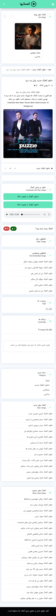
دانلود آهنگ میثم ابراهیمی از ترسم (39, 419)
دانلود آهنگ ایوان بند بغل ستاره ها (39, 448)
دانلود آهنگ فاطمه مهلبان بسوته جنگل (38, 261)
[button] (53, 4)
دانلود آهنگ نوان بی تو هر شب (40, 580)
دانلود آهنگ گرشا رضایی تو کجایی (39, 478)
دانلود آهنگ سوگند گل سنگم (41, 279)
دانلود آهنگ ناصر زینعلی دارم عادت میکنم (36, 466)
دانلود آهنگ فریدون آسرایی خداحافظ (38, 540)
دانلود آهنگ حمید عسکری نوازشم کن (38, 431)
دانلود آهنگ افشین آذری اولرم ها (39, 437)
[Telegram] (15, 168)
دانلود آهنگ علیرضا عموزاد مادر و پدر (38, 575)
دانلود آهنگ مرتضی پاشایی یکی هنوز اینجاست (34, 522)
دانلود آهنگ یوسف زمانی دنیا (41, 504)
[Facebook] (5, 168)
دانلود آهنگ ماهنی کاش (43, 285)
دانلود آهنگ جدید (42, 385)
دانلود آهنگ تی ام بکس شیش (40, 291)
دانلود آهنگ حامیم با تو (43, 454)
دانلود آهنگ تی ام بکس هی (41, 273)
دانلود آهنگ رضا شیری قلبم (42, 545)
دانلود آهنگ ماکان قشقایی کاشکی (39, 534)
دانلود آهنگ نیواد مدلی (43, 516)
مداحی (47, 394)
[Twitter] (10, 168)
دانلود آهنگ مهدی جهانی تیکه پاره (39, 592)
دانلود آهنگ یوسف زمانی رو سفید (39, 563)
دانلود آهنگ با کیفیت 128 (28, 196)
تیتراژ (48, 380)
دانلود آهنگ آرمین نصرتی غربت (40, 413)
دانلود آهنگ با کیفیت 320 (28, 204)
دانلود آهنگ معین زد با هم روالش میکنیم (36, 598)
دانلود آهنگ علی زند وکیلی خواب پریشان (36, 557)
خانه (49, 69)
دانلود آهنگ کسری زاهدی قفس (40, 551)
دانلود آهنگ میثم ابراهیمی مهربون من (37, 510)
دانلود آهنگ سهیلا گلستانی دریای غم (38, 267)
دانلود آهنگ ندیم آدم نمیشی (41, 442)
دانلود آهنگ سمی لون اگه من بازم (39, 569)
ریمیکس (46, 389)
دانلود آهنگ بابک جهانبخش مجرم (39, 472)
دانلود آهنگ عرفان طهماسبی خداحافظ (38, 499)
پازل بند (23, 92)
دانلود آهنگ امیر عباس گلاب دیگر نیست (37, 460)
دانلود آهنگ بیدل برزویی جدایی (40, 425)
